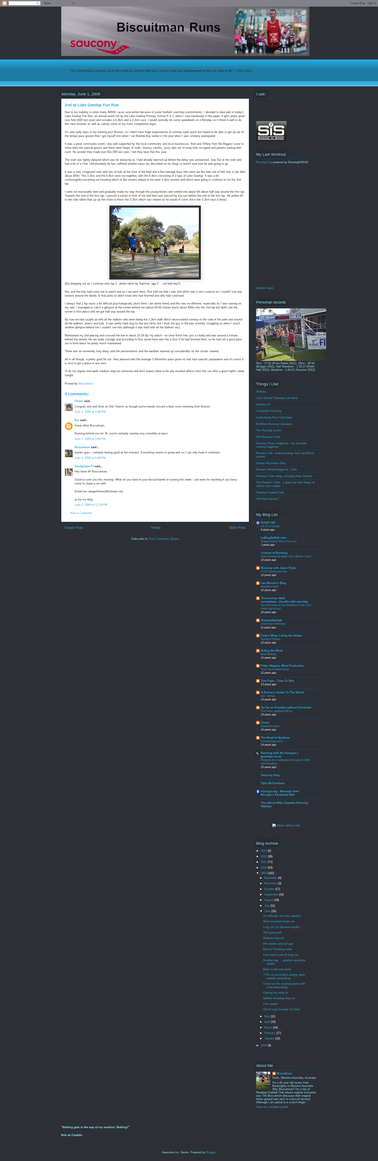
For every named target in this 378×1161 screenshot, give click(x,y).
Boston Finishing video (277, 949)
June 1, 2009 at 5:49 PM (90, 458)
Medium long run (273, 938)
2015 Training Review (274, 571)
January (269, 1038)
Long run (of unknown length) (281, 927)
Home (156, 528)
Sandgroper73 (84, 466)
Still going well (272, 932)
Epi (77, 420)
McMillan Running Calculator (274, 424)
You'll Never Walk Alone (275, 669)
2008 (264, 1045)
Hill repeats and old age (278, 943)
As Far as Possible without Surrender (286, 707)
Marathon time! (269, 586)
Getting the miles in (275, 992)
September (271, 894)
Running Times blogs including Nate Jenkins (284, 476)
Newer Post (74, 528)
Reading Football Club (270, 492)
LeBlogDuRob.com (273, 537)
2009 (264, 873)
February (270, 1033)
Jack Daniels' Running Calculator (277, 398)
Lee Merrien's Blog (273, 583)
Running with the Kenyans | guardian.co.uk (279, 754)
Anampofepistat (271, 620)
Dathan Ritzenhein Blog (271, 463)
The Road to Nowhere (275, 737)
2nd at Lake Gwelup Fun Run (281, 1009)
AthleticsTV (263, 404)
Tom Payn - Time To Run (277, 680)
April (267, 1021)
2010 (264, 867)
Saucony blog (270, 775)
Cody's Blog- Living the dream (281, 635)
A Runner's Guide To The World (282, 692)
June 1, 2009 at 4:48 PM (90, 411)
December (271, 877)
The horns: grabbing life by (276, 711)
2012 (264, 856)
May (267, 1016)
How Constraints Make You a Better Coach (286, 556)
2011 (264, 862)
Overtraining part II (272, 741)
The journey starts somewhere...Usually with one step (284, 599)
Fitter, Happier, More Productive (282, 665)
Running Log (264, 162)
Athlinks (261, 391)
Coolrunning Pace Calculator (274, 417)
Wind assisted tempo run (279, 921)
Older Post (237, 528)
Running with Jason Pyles (278, 568)
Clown (79, 401)
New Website (268, 654)
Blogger (210, 1152)
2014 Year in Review (273, 623)
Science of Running (274, 552)
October (269, 889)
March (268, 1027)
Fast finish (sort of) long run (280, 954)
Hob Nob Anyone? (267, 498)
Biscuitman (82, 447)
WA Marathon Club (268, 437)
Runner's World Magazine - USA (276, 469)
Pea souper (270, 1003)
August (269, 900)
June (267, 911)
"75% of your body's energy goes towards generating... (284, 976)
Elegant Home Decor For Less (279, 541)
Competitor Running (268, 411)
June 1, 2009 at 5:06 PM (90, 439)
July (267, 905)
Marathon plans (270, 726)
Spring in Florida (270, 639)
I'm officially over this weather (282, 916)
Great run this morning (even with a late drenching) (284, 985)
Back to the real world (277, 969)
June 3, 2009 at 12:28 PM (91, 504)
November (271, 883)
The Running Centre (268, 430)
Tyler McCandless (273, 783)
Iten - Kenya (268, 696)
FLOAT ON (268, 522)
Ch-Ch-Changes (270, 526)
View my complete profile (272, 1107)
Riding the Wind (272, 650)
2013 (264, 850)
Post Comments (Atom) (164, 538)
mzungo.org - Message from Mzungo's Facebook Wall (280, 793)
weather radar (264, 288)
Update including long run (279, 998)
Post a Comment (81, 513)
